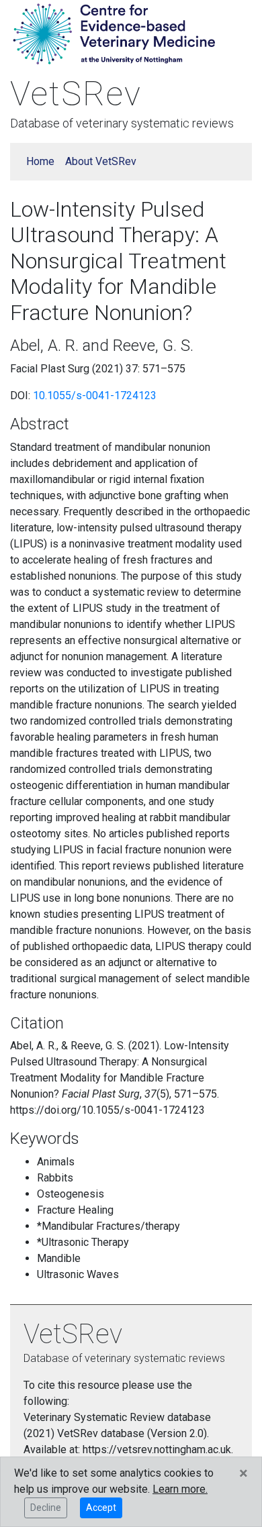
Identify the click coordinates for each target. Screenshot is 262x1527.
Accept (101, 1507)
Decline (45, 1507)
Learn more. (180, 1489)
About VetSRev (100, 161)
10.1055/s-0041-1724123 (95, 395)
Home (40, 161)
